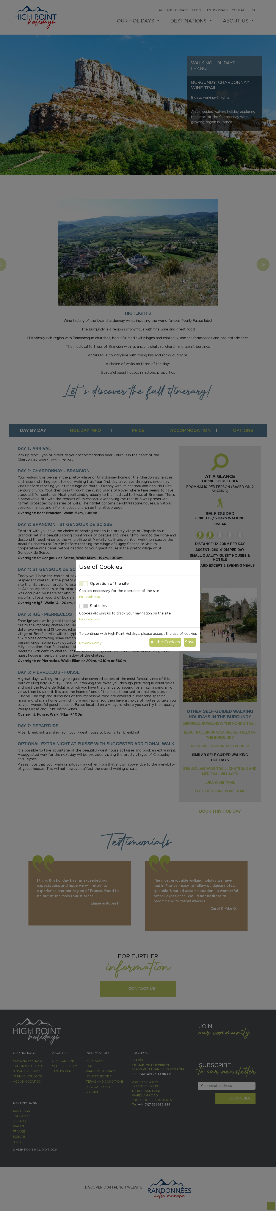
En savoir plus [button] (89, 596)
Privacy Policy (90, 643)
